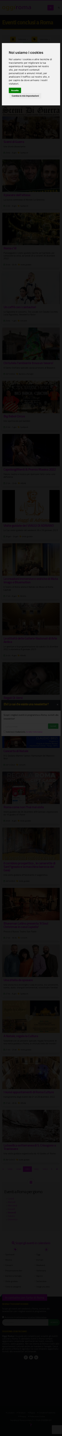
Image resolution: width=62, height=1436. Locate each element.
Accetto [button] (15, 90)
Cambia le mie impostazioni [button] (25, 96)
